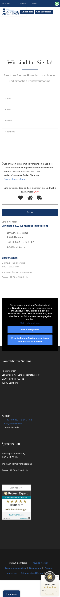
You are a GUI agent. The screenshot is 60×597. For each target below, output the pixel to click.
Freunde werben (40, 563)
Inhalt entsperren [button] (30, 329)
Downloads (23, 3)
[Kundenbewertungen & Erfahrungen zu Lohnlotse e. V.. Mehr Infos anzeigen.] (16, 519)
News (34, 3)
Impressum (11, 573)
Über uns (6, 3)
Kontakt (48, 568)
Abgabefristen (44, 11)
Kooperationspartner (15, 568)
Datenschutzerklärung (31, 573)
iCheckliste (27, 11)
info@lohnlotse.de (13, 423)
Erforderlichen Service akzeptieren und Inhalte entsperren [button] (30, 340)
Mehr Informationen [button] (30, 323)
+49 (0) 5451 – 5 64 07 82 (18, 419)
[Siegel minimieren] (57, 576)
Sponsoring (35, 568)
